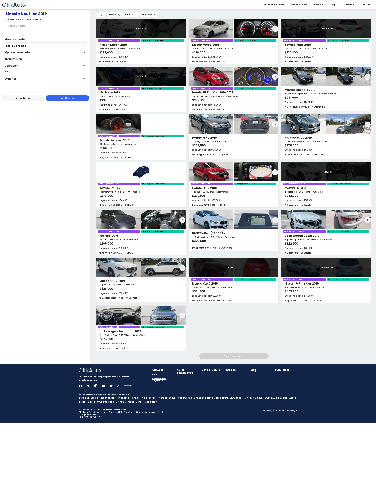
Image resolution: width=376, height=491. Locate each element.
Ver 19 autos (67, 98)
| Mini (225, 397)
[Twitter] (111, 387)
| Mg (126, 397)
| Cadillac (108, 401)
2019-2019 (147, 15)
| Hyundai (161, 397)
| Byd (260, 397)
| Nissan (103, 397)
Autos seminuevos (274, 4)
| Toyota (151, 397)
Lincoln (112, 15)
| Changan (198, 397)
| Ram (208, 397)
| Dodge (282, 397)
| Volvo (118, 401)
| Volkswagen (184, 397)
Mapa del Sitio (152, 401)
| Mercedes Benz (132, 401)
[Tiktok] (118, 386)
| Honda (119, 397)
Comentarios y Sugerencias (159, 379)
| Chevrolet (91, 397)
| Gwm (266, 397)
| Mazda (216, 397)
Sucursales (347, 4)
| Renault (135, 397)
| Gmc (99, 401)
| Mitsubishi (250, 397)
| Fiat (111, 397)
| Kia (143, 397)
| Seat (239, 397)
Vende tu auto (299, 4)
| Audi (274, 397)
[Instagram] (96, 387)
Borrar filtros (22, 98)
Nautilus (129, 15)
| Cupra (91, 401)
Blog (332, 4)
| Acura (292, 397)
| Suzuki (172, 397)
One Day (365, 4)
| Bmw (232, 397)
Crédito (318, 4)
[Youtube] (103, 387)
